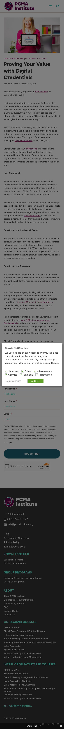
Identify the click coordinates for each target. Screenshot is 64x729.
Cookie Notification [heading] (16, 347)
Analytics (12, 375)
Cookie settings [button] (13, 381)
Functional (28, 375)
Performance (45, 375)
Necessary (13, 371)
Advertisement (44, 371)
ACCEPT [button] (35, 381)
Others (28, 371)
